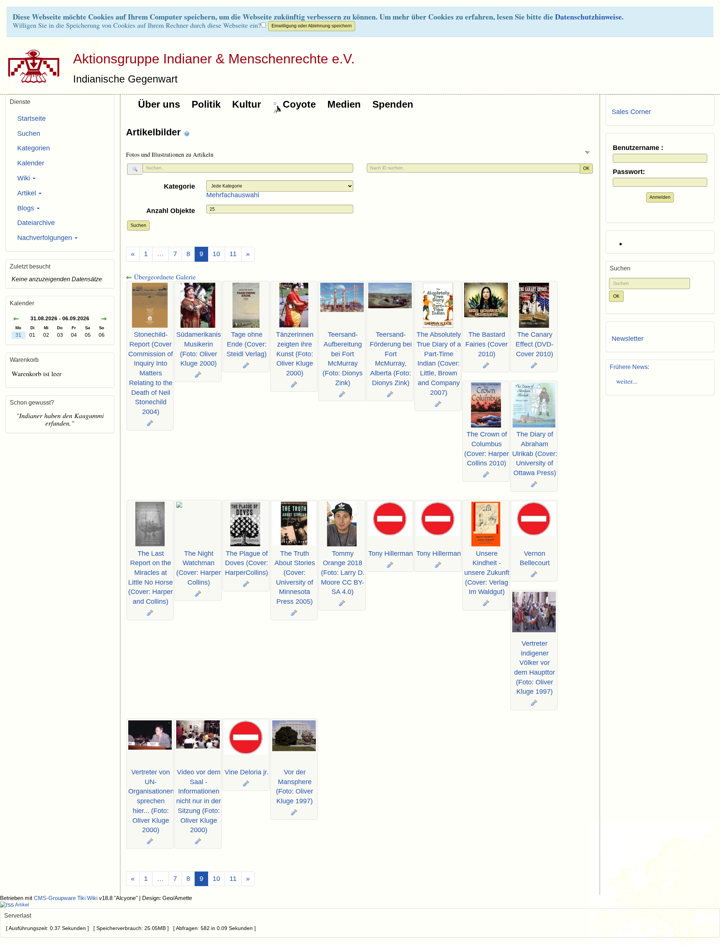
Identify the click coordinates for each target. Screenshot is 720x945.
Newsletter (628, 338)
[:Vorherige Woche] (16, 319)
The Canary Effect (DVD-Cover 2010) (535, 344)
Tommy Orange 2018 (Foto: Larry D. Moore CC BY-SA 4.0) (342, 573)
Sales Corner (631, 112)
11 (233, 254)
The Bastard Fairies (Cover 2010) (486, 344)
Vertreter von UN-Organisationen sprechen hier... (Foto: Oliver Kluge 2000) (151, 801)
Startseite (31, 118)
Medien (344, 104)
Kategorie (179, 186)
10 (216, 254)
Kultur (246, 104)
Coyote (299, 104)
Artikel (27, 193)
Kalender (30, 163)
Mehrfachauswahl (232, 195)
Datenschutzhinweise (588, 16)
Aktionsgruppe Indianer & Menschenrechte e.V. (214, 58)
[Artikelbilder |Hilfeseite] (186, 133)
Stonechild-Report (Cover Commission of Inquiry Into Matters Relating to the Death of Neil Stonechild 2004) (150, 373)
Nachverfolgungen (45, 238)
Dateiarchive (36, 222)
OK (586, 168)
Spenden (392, 104)
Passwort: (629, 172)
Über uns (159, 104)
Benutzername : (638, 148)
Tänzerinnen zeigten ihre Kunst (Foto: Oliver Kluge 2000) (295, 354)
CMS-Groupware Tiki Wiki (66, 898)
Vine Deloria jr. (246, 772)
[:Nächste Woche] (103, 319)
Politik (206, 104)
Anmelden (660, 197)
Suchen (138, 225)
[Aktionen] (150, 423)
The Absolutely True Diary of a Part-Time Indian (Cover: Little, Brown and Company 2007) (439, 363)
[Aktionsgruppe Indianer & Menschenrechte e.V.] (31, 66)
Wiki (24, 178)
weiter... (625, 381)
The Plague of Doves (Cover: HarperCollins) (246, 563)
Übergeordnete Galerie (164, 276)
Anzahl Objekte (170, 210)
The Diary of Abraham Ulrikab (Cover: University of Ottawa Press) (534, 453)
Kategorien (33, 148)
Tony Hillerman (390, 553)
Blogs (26, 208)
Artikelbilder (154, 132)
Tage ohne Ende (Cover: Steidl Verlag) (246, 344)
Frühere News (629, 367)
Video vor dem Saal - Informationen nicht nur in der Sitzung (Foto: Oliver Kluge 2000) (198, 801)
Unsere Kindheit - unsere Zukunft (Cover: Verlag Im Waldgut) (486, 573)
